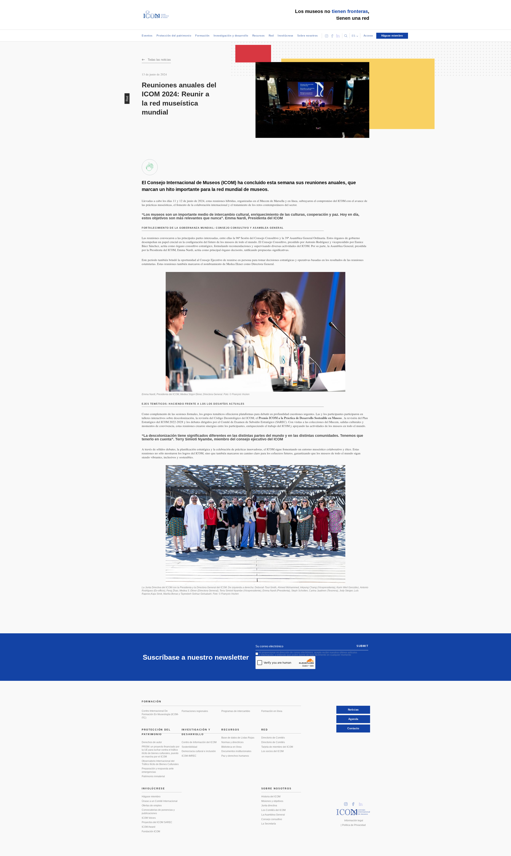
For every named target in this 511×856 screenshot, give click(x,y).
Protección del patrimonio (173, 35)
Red (271, 35)
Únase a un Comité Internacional (159, 801)
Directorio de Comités (273, 737)
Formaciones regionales (195, 711)
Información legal (353, 820)
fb (355, 803)
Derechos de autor (152, 742)
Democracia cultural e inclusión (199, 751)
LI (362, 803)
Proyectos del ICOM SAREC (157, 822)
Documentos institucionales (236, 751)
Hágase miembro (151, 796)
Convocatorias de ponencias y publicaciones (158, 812)
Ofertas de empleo (152, 805)
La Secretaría (268, 823)
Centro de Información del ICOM (199, 742)
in (347, 803)
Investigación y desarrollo (231, 35)
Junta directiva (269, 805)
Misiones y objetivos (272, 801)
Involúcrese (285, 35)
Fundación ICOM (151, 831)
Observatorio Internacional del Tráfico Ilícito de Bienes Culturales (160, 763)
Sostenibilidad (189, 746)
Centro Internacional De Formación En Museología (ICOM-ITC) (160, 714)
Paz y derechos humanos (235, 755)
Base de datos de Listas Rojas (237, 737)
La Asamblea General (273, 814)
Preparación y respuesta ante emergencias (158, 770)
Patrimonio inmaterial (153, 776)
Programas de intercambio (235, 711)
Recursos (258, 35)
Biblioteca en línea (231, 746)
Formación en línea (271, 711)
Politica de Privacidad (354, 825)
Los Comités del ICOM (273, 810)
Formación (202, 35)
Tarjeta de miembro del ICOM (277, 746)
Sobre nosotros (307, 35)
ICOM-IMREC (189, 755)
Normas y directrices (232, 742)
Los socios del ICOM (272, 751)
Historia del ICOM (270, 796)
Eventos (147, 35)
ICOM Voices (149, 817)
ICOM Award (148, 826)
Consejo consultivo (271, 819)
